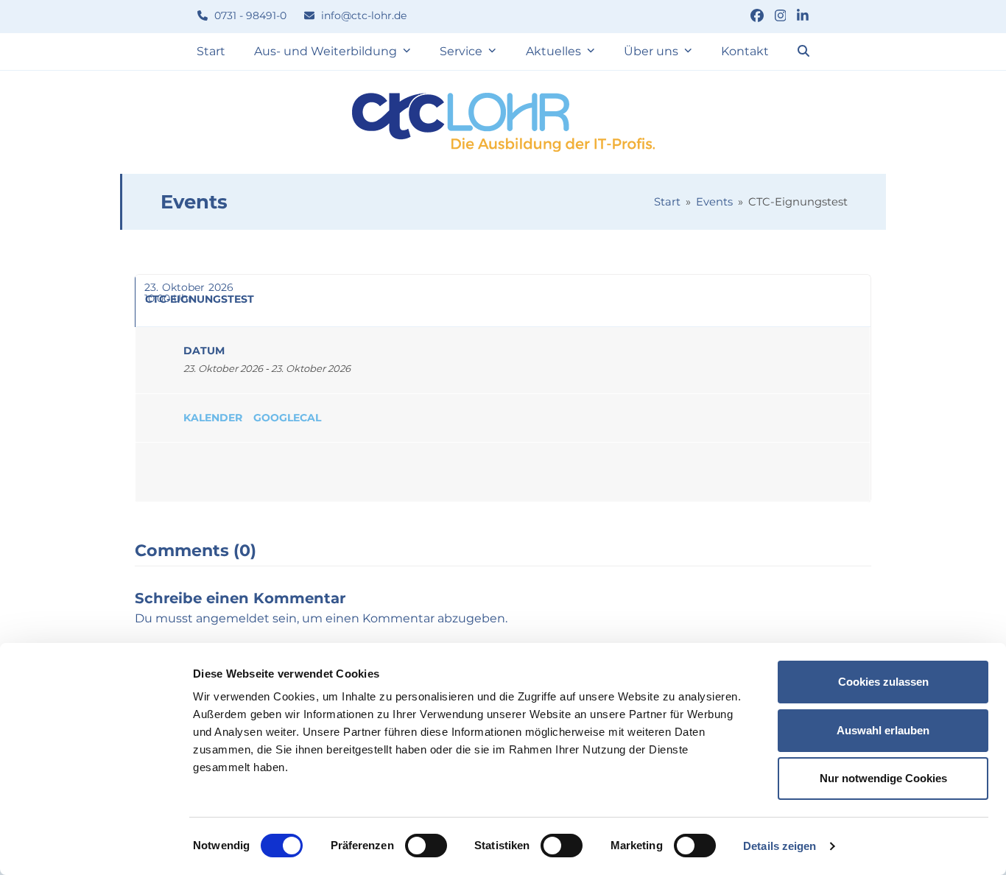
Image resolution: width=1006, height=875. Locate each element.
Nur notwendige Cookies (883, 778)
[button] (803, 51)
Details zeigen (779, 846)
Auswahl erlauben (883, 730)
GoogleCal (287, 417)
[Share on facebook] (168, 472)
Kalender (212, 417)
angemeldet (233, 618)
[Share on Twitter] (212, 472)
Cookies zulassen (883, 681)
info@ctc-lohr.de (362, 15)
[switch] (426, 845)
